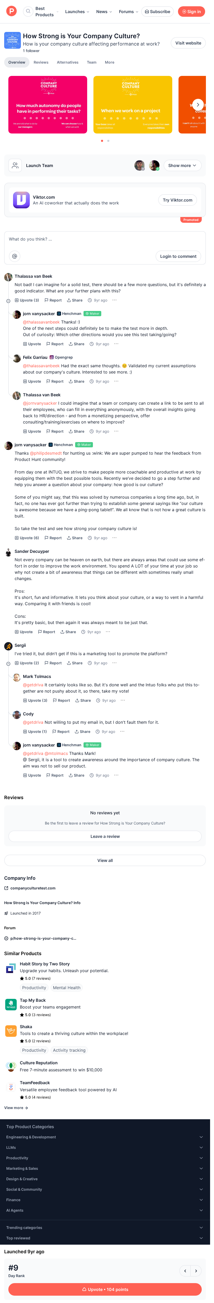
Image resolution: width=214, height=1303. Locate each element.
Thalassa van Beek (33, 276)
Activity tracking (69, 1050)
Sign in (194, 11)
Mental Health (66, 987)
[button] (109, 62)
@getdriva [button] (33, 684)
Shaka (26, 1026)
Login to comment (178, 256)
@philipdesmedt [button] (46, 453)
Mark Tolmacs (37, 676)
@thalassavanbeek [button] (41, 322)
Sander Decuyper (32, 551)
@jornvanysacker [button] (40, 403)
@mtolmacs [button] (56, 753)
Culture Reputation (39, 1062)
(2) (29, 663)
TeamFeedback (35, 1082)
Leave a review (105, 836)
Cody (28, 713)
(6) (29, 538)
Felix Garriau (35, 357)
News (102, 11)
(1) (37, 731)
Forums (126, 11)
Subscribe (160, 11)
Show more (179, 165)
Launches (75, 11)
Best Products (44, 11)
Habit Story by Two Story (45, 963)
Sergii (20, 645)
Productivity (34, 987)
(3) (29, 300)
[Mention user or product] (14, 256)
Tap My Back (33, 1000)
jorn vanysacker (39, 313)
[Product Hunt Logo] (11, 11)
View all (105, 860)
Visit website (188, 43)
